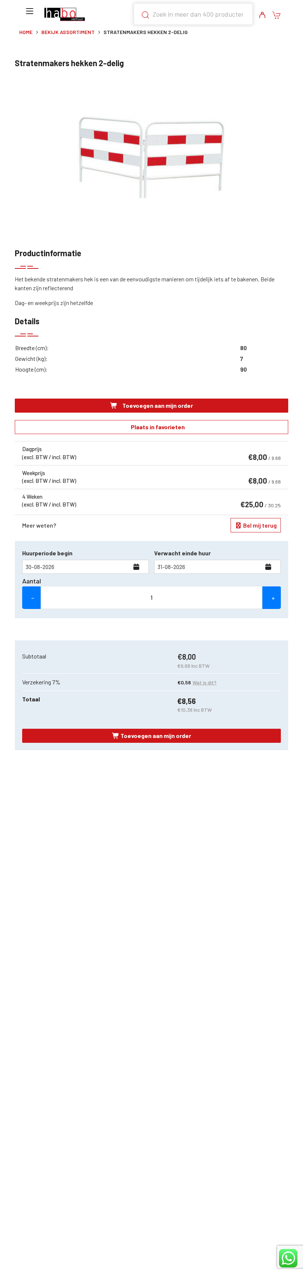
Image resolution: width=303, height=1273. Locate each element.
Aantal (31, 581)
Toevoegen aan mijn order (157, 405)
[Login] (262, 15)
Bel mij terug (259, 525)
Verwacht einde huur (182, 552)
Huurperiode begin (47, 552)
